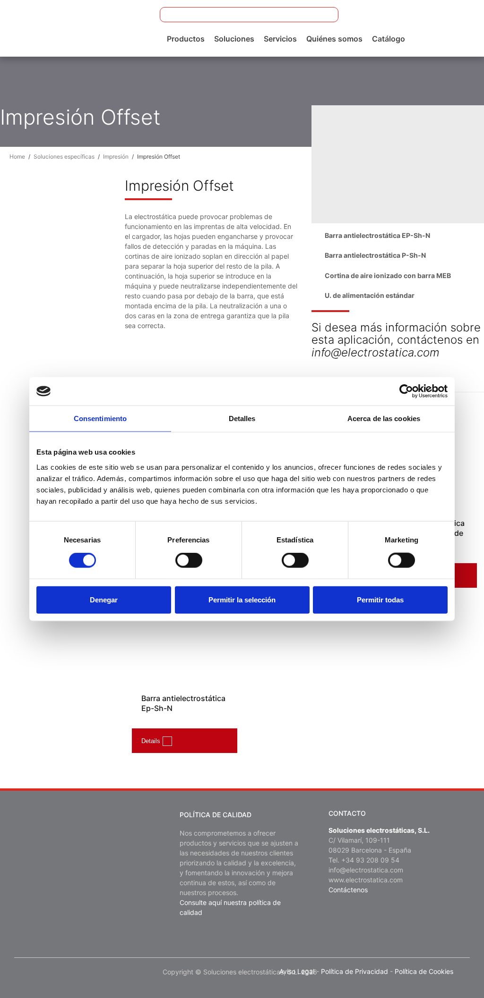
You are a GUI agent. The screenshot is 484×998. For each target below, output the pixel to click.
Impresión (116, 156)
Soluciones (234, 38)
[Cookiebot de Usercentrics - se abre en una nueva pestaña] (406, 391)
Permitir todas (380, 599)
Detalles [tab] (242, 418)
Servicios (280, 38)
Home (17, 156)
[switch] (188, 560)
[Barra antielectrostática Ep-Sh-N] (184, 640)
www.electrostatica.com (365, 880)
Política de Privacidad (354, 971)
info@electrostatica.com (365, 870)
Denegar (104, 599)
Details (150, 740)
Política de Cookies (424, 971)
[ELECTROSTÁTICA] (81, 27)
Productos (186, 38)
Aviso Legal (296, 971)
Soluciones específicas (64, 156)
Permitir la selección (242, 599)
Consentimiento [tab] (100, 418)
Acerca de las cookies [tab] (383, 418)
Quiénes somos (334, 38)
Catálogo (388, 38)
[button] (325, 14)
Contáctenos (348, 890)
